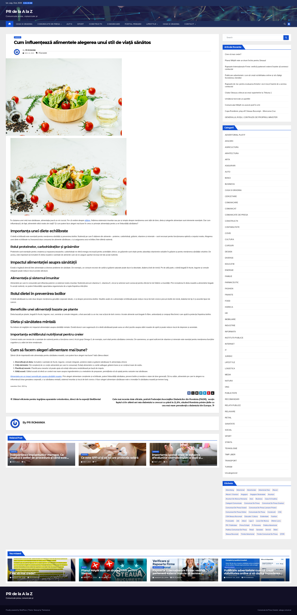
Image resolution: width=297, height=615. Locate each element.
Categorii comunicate (234, 503)
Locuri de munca (262, 521)
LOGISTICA (230, 368)
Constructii (271, 512)
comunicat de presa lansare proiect (262, 508)
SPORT (80, 24)
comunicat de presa (252, 503)
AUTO (69, 24)
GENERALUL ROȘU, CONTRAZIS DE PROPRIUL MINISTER (251, 117)
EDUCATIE (230, 264)
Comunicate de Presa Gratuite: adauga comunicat (274, 610)
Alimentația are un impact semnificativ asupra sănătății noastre (36, 376)
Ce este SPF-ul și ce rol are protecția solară (110, 457)
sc (25, 462)
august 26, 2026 (162, 577)
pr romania (256, 525)
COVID (228, 233)
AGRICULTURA (232, 147)
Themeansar (46, 610)
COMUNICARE (113, 24)
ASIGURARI (230, 166)
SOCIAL (228, 430)
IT (226, 350)
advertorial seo (264, 490)
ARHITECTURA (232, 153)
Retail (251, 530)
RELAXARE (230, 412)
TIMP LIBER (230, 455)
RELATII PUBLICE (233, 405)
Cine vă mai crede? (233, 54)
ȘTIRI (282, 534)
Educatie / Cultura (251, 516)
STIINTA (228, 442)
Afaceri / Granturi (232, 494)
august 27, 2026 (90, 577)
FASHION (229, 289)
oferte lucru (276, 521)
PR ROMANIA (30, 50)
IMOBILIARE (230, 319)
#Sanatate (43, 53)
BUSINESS (230, 184)
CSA (279, 512)
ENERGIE (229, 270)
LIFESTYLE (151, 24)
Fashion (274, 516)
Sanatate (259, 530)
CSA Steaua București (234, 516)
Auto (251, 499)
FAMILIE (228, 276)
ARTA (227, 160)
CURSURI (229, 246)
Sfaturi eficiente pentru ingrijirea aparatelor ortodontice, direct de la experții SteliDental (57, 399)
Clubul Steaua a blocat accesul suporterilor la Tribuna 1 (248, 93)
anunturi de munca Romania (236, 499)
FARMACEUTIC (232, 282)
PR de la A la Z (19, 11)
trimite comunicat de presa (267, 534)
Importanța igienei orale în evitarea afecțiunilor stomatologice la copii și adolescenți (176, 457)
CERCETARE (231, 196)
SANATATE (18, 37)
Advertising (230, 490)
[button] (285, 24)
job (237, 521)
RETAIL (228, 418)
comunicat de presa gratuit (236, 508)
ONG (227, 387)
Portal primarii (133, 24)
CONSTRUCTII (95, 24)
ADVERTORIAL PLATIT (235, 135)
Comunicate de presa (257, 512)
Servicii (268, 530)
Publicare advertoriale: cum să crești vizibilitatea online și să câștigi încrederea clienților (252, 573)
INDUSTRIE (230, 325)
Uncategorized (231, 473)
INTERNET (230, 344)
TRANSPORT (231, 461)
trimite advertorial (247, 534)
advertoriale (251, 490)
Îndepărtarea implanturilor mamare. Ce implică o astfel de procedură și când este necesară (38, 457)
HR (226, 313)
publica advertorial (270, 525)
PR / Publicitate (231, 525)
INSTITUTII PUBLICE (234, 338)
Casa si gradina (271, 499)
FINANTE (229, 295)
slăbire (87, 220)
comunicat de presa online (236, 512)
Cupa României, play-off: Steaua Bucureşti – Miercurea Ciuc (250, 111)
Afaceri (275, 490)
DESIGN (228, 252)
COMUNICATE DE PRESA (48, 24)
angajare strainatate (257, 494)
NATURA (229, 381)
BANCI (228, 178)
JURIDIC (228, 356)
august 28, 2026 (19, 577)
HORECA (229, 307)
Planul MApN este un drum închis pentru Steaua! (245, 60)
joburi (244, 521)
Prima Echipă (244, 525)
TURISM (228, 467)
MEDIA (228, 375)
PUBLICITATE (231, 393)
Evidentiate (264, 516)
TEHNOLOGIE (231, 448)
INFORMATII (230, 332)
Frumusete (230, 521)
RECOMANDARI (232, 399)
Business (259, 499)
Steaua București (232, 534)
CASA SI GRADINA (24, 24)
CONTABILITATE (232, 227)
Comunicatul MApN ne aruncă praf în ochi (242, 105)
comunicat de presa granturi (273, 503)
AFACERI (229, 141)
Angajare (244, 494)
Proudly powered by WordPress (16, 610)
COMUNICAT (230, 209)
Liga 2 (251, 521)
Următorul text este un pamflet (237, 99)
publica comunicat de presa (236, 530)
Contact (189, 24)
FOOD (227, 301)
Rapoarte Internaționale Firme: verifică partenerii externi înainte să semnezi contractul (179, 573)
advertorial (240, 490)
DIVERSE (229, 258)
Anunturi (271, 494)
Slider (275, 530)
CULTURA (229, 239)
